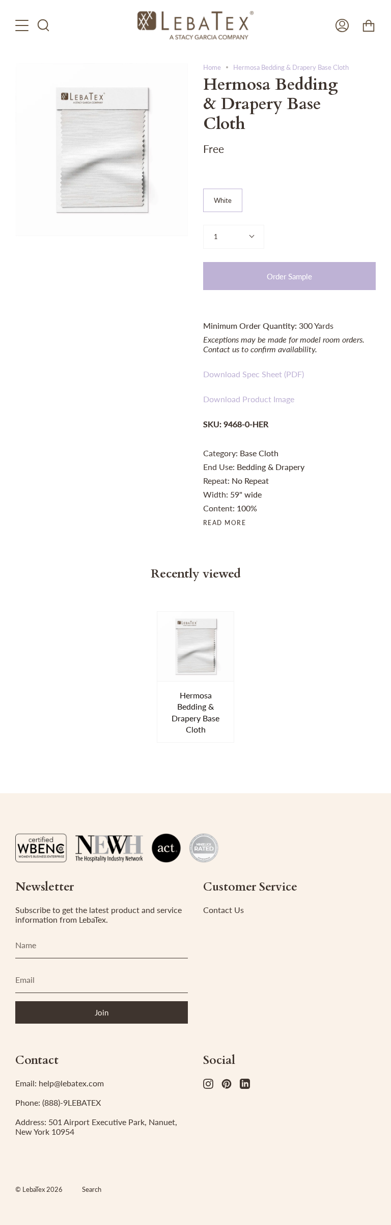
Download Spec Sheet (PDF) (253, 374)
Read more (224, 523)
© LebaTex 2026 (39, 1189)
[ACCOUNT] (342, 25)
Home (212, 67)
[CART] (368, 25)
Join (101, 1012)
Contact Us (223, 910)
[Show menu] (23, 25)
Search (91, 1189)
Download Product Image (248, 399)
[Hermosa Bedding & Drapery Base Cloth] (195, 646)
